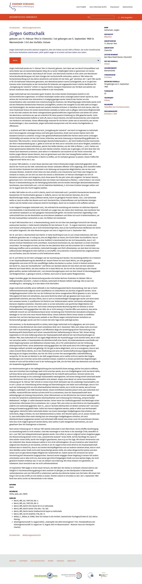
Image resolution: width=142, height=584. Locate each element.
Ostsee (107, 64)
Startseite (12, 561)
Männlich (108, 37)
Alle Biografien (127, 17)
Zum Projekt (81, 7)
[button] (55, 60)
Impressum (114, 7)
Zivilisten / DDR (110, 114)
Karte (15, 60)
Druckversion (14, 28)
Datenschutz (128, 7)
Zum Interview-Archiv (98, 7)
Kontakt (50, 561)
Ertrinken (108, 77)
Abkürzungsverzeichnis (32, 28)
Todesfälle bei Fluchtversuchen (116, 107)
